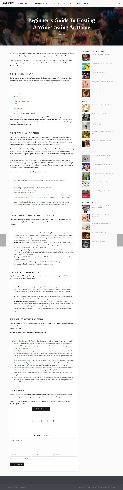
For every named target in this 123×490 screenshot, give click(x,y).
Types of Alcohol (81, 487)
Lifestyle (113, 487)
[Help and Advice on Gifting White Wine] (86, 226)
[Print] (33, 421)
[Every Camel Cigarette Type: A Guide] (86, 167)
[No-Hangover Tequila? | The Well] (86, 117)
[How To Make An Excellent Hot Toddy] (86, 93)
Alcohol (56, 3)
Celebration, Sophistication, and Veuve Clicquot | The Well (101, 123)
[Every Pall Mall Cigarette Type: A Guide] (86, 194)
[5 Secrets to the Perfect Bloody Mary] (86, 57)
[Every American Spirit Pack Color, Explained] (86, 176)
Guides (77, 3)
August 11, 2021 (61, 34)
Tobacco (67, 3)
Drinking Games (42, 3)
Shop (86, 3)
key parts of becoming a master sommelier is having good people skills (49, 122)
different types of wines (48, 53)
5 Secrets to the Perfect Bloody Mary (101, 54)
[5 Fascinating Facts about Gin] (86, 75)
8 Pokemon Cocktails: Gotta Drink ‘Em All (102, 63)
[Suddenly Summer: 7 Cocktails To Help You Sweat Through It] (86, 84)
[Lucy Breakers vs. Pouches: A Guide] (86, 185)
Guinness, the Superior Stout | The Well (101, 140)
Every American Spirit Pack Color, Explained (102, 173)
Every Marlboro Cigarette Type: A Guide (101, 155)
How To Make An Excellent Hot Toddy (101, 90)
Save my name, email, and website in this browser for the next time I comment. (32, 459)
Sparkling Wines (18, 108)
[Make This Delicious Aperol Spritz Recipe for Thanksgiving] (86, 218)
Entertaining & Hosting (103, 487)
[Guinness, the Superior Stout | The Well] (86, 143)
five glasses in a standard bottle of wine (43, 151)
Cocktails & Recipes (91, 487)
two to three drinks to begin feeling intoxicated (30, 197)
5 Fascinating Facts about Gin (99, 72)
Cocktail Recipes (24, 3)
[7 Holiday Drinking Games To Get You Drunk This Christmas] (86, 209)
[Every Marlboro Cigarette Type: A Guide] (86, 158)
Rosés (15, 103)
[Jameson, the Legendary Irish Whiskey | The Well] (86, 134)
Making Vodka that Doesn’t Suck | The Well (102, 105)
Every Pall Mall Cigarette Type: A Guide (101, 191)
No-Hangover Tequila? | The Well (100, 114)
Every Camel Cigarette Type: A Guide (101, 164)
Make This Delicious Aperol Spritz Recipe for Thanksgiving (102, 215)
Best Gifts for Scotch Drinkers (99, 232)
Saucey (62, 32)
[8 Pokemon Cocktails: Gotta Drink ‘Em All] (86, 66)
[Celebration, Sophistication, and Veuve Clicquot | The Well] (86, 126)
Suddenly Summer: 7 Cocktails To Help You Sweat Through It (102, 82)
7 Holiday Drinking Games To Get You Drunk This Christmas (101, 206)
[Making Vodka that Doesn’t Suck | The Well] (86, 108)
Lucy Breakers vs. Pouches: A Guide (100, 182)
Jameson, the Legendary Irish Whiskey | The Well (102, 132)
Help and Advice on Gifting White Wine (101, 223)
